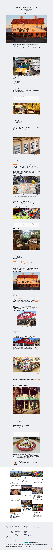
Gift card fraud (17, 536)
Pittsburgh (15, 478)
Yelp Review (24, 128)
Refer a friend (16, 527)
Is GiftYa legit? (17, 535)
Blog (15, 540)
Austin (6, 526)
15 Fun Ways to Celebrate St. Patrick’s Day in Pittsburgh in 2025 (37, 513)
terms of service (23, 546)
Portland (11, 531)
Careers (16, 539)
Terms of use (30, 544)
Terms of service (35, 544)
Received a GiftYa (26, 526)
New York (11, 526)
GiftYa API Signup (17, 531)
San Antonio (11, 532)
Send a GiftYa (25, 525)
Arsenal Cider (19, 350)
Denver (6, 532)
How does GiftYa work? (36, 527)
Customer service (35, 525)
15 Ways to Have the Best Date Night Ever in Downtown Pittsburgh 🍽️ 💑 (15, 498)
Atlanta (6, 525)
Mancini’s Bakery (15, 84)
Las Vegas (7, 537)
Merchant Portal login (17, 526)
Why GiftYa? (25, 531)
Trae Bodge (27, 13)
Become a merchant (17, 525)
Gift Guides (34, 478)
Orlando (11, 527)
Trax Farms (20, 298)
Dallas (6, 531)
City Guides (11, 478)
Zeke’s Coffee (15, 164)
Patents (46, 544)
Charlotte (7, 527)
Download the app (26, 527)
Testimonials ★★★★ (35, 526)
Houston (7, 533)
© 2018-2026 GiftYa (8, 544)
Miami (11, 525)
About (16, 534)
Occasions (25, 532)
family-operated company (35, 382)
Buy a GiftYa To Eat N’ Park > (17, 220)
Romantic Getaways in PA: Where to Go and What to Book (15, 514)
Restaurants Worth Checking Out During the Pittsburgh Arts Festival (38, 480)
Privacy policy (43, 544)
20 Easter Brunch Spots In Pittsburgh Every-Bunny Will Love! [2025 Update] (37, 496)
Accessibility (39, 544)
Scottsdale (11, 536)
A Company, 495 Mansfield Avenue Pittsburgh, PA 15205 (20, 544)
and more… (11, 537)
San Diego (11, 533)
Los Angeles (7, 536)
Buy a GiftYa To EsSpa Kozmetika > (19, 261)
